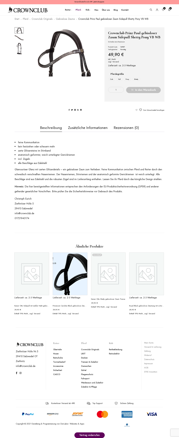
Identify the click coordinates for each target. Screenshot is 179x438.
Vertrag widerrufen (89, 435)
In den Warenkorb (145, 90)
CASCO (56, 374)
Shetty (136, 79)
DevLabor (64, 423)
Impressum (148, 363)
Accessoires (58, 366)
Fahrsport (85, 378)
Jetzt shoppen (99, 1)
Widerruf (147, 355)
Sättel (83, 370)
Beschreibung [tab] (51, 127)
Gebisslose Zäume (65, 19)
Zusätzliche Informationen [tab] (88, 127)
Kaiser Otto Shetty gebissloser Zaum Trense (108, 299)
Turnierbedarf (59, 362)
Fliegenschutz (87, 374)
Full (119, 79)
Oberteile (57, 349)
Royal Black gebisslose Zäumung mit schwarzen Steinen (146, 305)
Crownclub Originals (42, 19)
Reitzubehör (114, 353)
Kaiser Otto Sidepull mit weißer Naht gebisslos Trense (31, 305)
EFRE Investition (150, 371)
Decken (84, 357)
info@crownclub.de (24, 213)
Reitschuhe (58, 357)
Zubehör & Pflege (89, 386)
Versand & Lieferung (152, 347)
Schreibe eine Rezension (116, 42)
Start (17, 19)
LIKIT (83, 353)
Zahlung (147, 351)
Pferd (25, 19)
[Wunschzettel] (150, 109)
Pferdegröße (117, 74)
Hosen (56, 353)
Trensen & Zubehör (89, 362)
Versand (115, 61)
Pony (127, 79)
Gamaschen (86, 366)
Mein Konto (149, 342)
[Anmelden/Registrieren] (157, 9)
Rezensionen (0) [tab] (126, 127)
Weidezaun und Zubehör (92, 382)
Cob (111, 79)
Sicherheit (57, 370)
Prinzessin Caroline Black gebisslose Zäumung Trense (70, 305)
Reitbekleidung (115, 349)
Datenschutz (149, 359)
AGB (146, 367)
